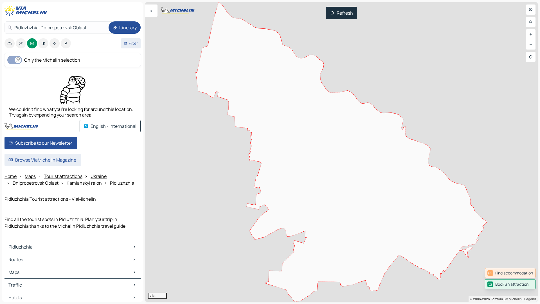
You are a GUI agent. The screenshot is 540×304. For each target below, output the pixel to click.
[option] (9, 43)
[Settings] (531, 22)
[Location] (531, 57)
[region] (341, 152)
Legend (530, 298)
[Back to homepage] (27, 11)
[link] (510, 273)
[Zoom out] (531, 44)
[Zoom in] (531, 34)
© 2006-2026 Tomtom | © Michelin (496, 298)
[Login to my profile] (531, 10)
